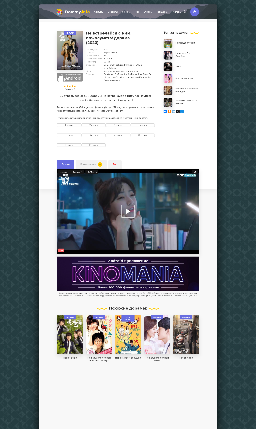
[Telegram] (173, 111)
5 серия (69, 135)
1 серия (69, 125)
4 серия (142, 125)
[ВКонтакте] (165, 111)
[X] (178, 111)
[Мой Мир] (182, 111)
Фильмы (98, 12)
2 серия (93, 125)
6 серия (93, 135)
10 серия (93, 145)
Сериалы (113, 12)
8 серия (142, 135)
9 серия (69, 145)
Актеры (177, 12)
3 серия (118, 125)
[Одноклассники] (169, 111)
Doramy (77, 11)
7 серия (118, 135)
